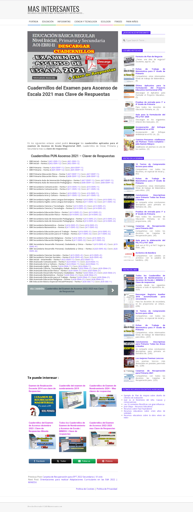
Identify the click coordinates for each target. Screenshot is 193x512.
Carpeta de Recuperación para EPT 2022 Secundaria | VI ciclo (73, 476)
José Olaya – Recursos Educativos (138, 406)
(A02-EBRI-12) (55, 163)
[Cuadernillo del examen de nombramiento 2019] (72, 392)
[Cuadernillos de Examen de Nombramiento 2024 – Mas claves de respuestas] (103, 395)
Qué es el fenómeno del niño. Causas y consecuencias (144, 401)
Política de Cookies (85, 488)
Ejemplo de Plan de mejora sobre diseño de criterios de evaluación (144, 396)
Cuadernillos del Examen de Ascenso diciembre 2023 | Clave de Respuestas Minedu (41, 427)
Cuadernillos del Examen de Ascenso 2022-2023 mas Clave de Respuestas (102, 426)
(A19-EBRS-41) (100, 244)
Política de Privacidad (107, 488)
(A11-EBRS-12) (74, 189)
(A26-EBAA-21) (85, 268)
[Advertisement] (72, 122)
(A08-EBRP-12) (73, 176)
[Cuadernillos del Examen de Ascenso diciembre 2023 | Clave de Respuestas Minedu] (42, 435)
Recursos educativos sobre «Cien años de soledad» (144, 412)
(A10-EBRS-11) (74, 187)
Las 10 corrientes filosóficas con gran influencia (144, 404)
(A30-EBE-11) (88, 281)
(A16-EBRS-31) (72, 225)
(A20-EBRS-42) (100, 248)
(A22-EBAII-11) (68, 259)
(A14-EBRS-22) (80, 208)
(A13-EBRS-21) (80, 206)
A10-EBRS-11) (93, 193)
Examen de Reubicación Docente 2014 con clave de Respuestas (42, 388)
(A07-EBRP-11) (73, 174)
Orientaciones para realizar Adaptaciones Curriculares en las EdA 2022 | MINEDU (72, 481)
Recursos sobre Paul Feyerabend (138, 408)
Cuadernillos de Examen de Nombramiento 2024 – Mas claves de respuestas (102, 388)
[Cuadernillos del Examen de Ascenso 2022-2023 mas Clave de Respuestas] (103, 432)
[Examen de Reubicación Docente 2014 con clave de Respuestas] (42, 395)
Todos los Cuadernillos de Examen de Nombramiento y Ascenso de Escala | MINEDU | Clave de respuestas (72, 428)
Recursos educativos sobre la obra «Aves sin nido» (144, 416)
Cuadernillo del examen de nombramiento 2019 (72, 387)
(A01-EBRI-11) (55, 161)
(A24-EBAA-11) (73, 261)
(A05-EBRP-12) (57, 170)
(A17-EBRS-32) (72, 227)
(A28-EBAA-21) (71, 275)
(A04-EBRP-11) (57, 167)
